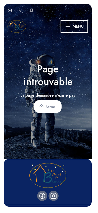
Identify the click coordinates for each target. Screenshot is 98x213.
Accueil (50, 106)
